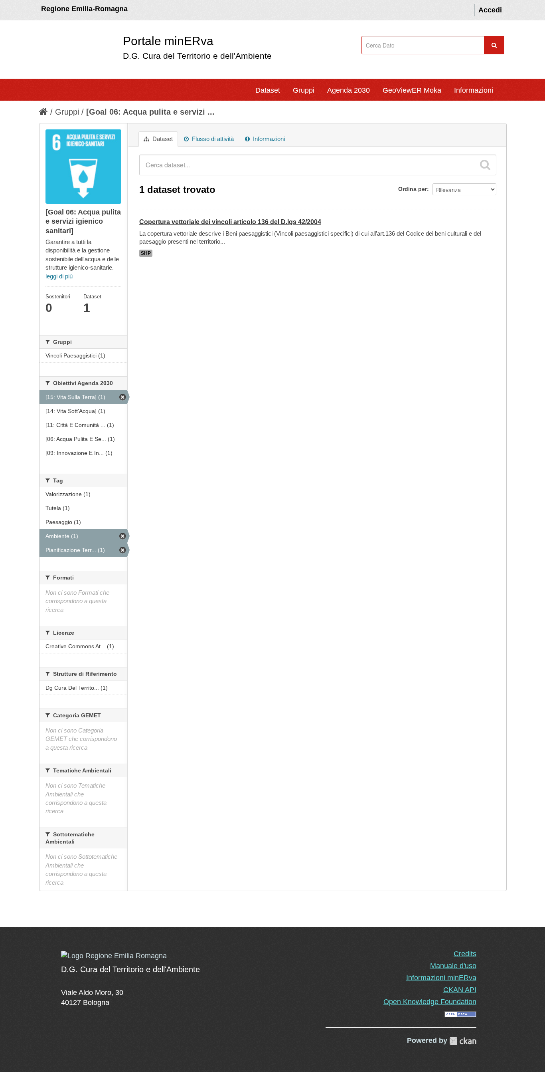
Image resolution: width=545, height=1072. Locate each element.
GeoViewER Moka (412, 90)
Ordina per (412, 189)
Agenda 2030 (348, 90)
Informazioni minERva (441, 978)
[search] (485, 165)
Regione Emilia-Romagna (84, 9)
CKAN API (459, 990)
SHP (146, 253)
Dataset (267, 90)
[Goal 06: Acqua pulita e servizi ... (150, 111)
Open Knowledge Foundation (429, 1002)
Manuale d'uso (453, 966)
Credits (465, 954)
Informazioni (473, 90)
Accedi (490, 10)
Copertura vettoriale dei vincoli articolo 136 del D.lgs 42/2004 (230, 221)
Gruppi (303, 90)
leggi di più (59, 276)
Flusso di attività (212, 138)
